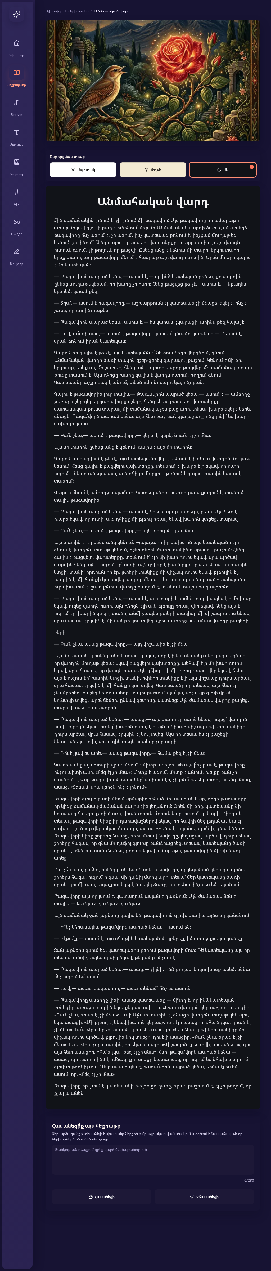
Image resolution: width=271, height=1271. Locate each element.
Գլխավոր (54, 11)
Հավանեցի (105, 1196)
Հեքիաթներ (78, 11)
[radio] (83, 169)
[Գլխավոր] (16, 14)
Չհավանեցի (207, 1196)
